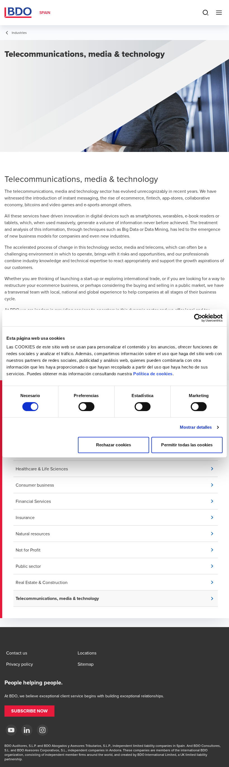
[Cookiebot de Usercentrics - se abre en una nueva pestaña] (198, 318)
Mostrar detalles (196, 427)
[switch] (86, 406)
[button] (117, 468)
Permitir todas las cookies (187, 444)
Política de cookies (153, 373)
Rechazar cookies (113, 444)
